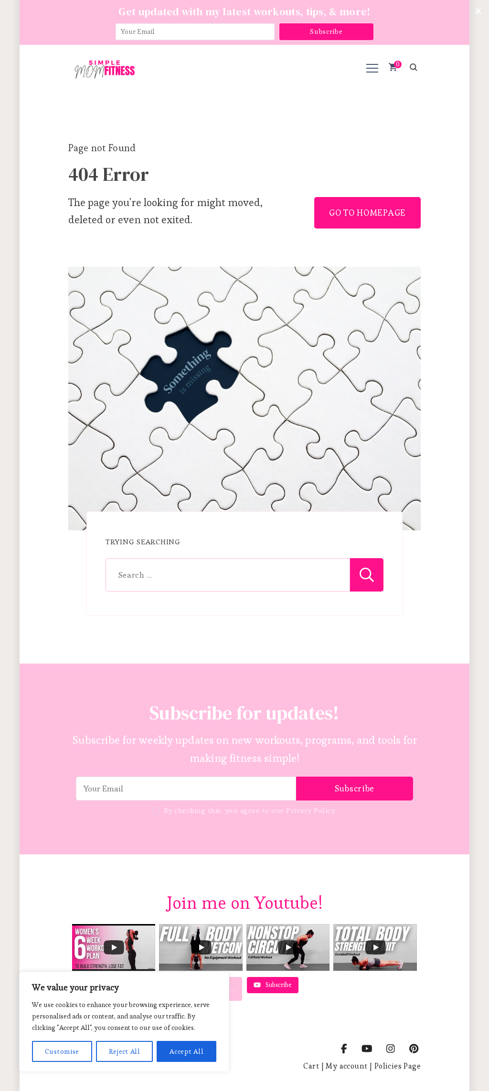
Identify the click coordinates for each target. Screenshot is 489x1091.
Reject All (124, 1051)
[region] (124, 1022)
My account (346, 1066)
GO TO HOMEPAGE (367, 212)
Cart (311, 1066)
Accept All (186, 1051)
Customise (62, 1051)
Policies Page (397, 1066)
